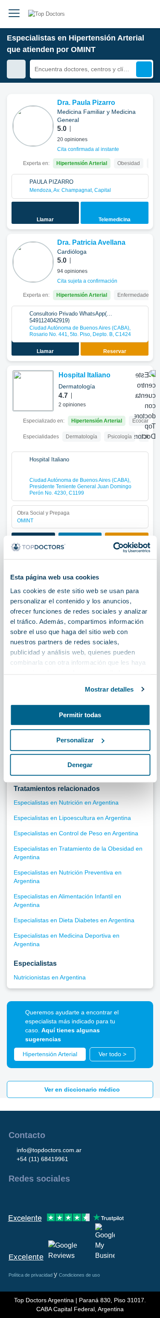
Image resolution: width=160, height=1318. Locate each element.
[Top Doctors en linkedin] (45, 1197)
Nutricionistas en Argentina (50, 977)
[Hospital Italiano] (33, 390)
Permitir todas (80, 714)
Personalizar (75, 740)
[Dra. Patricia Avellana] (33, 262)
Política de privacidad (31, 1274)
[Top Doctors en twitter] (61, 1197)
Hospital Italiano (84, 375)
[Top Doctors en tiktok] (91, 1197)
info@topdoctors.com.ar (49, 1150)
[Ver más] (143, 112)
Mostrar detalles (109, 689)
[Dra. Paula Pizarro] (33, 126)
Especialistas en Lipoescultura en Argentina (72, 817)
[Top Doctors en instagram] (30, 1197)
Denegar (80, 764)
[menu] (14, 14)
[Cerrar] (137, 1017)
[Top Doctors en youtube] (76, 1197)
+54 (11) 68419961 (42, 1159)
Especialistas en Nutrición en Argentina (66, 802)
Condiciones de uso (79, 1274)
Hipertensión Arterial (50, 1054)
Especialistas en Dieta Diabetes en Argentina (74, 920)
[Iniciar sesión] (143, 14)
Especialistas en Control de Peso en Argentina (76, 833)
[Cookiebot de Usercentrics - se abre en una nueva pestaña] (114, 547)
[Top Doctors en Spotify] (107, 1197)
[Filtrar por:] (16, 69)
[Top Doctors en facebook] (14, 1197)
